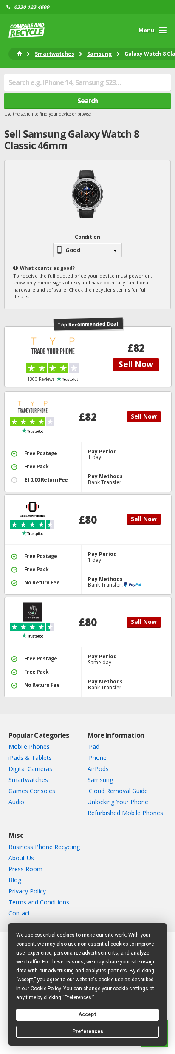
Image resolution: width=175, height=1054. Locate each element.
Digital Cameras (30, 769)
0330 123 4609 (31, 7)
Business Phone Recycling (44, 847)
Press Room (25, 869)
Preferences (87, 1031)
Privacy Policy (27, 891)
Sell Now (136, 364)
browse (84, 114)
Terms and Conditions (38, 902)
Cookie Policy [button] (46, 989)
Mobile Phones (29, 746)
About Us (21, 858)
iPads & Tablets (30, 758)
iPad (93, 746)
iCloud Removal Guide (118, 791)
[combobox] (87, 82)
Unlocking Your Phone (118, 802)
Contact (19, 913)
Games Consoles (31, 791)
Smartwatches (28, 780)
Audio (16, 802)
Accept (87, 1014)
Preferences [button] (78, 997)
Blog (14, 880)
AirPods (98, 769)
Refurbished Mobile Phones (125, 813)
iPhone (97, 758)
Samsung (100, 780)
